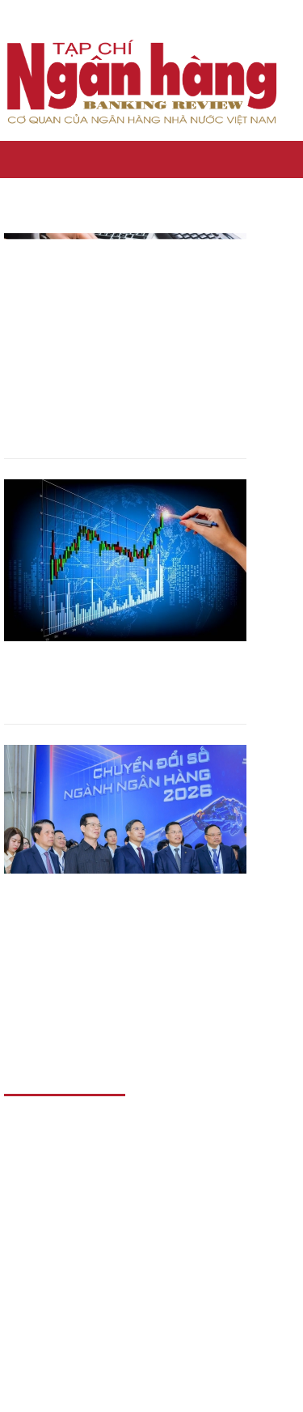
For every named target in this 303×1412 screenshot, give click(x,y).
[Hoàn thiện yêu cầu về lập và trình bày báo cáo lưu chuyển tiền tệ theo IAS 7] (125, 314)
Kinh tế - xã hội (69, 159)
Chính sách (160, 159)
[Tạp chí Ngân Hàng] (11, 160)
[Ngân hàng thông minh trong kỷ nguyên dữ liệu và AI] (125, 826)
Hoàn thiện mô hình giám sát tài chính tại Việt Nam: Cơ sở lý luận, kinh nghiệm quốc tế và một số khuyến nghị (123, 678)
